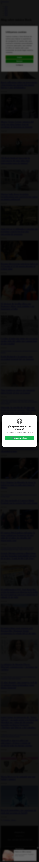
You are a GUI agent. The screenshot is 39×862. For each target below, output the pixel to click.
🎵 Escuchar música (19, 438)
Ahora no (19, 443)
